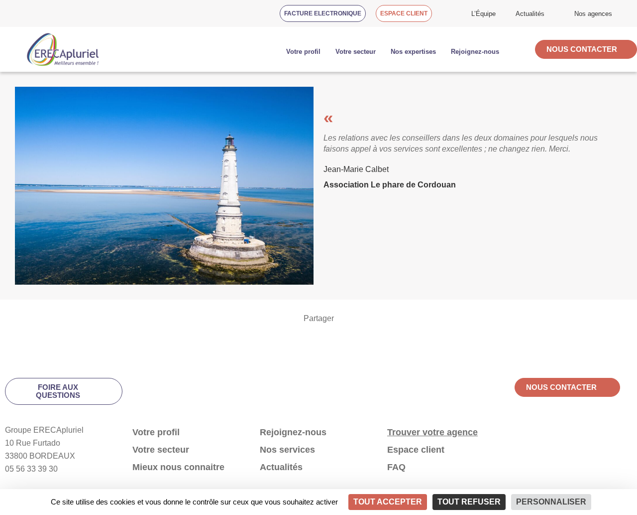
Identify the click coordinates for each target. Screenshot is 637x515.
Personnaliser (551, 502)
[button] (8, 340)
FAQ (396, 467)
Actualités (530, 13)
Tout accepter (387, 502)
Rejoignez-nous (293, 432)
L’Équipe (483, 13)
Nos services (287, 450)
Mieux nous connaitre (178, 467)
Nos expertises (413, 51)
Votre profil (303, 51)
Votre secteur (355, 51)
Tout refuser (469, 502)
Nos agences (593, 13)
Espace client (415, 450)
